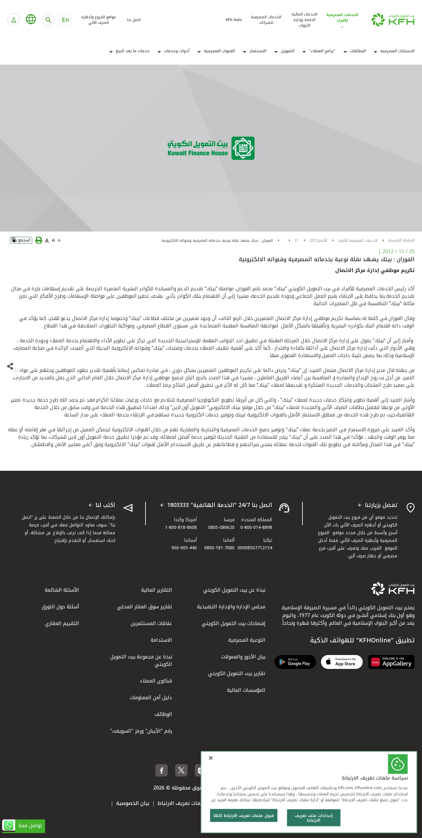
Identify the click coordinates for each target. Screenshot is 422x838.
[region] (309, 792)
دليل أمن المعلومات (151, 697)
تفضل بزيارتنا (381, 505)
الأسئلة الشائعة (62, 590)
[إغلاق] (210, 758)
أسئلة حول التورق (60, 606)
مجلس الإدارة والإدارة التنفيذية (231, 606)
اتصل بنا (134, 19)
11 (296, 240)
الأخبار (322, 240)
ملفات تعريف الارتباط (181, 803)
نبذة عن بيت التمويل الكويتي (234, 590)
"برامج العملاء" (322, 51)
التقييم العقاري (62, 623)
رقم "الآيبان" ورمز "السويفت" (141, 731)
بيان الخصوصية (132, 803)
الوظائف (163, 714)
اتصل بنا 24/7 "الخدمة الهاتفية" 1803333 (219, 505)
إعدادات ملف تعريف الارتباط (313, 818)
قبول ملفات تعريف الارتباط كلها (243, 815)
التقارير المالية (156, 590)
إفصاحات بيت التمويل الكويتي (233, 623)
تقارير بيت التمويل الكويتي (236, 673)
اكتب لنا (105, 505)
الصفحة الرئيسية (401, 240)
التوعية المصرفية (246, 640)
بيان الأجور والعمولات (243, 656)
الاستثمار (257, 51)
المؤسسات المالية (246, 690)
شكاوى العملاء (156, 681)
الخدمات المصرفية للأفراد (358, 240)
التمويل (287, 51)
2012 (314, 240)
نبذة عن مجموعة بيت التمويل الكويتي (141, 660)
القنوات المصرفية (219, 51)
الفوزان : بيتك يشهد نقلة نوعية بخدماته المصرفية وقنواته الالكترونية (217, 240)
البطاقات (358, 51)
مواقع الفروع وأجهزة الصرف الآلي (98, 20)
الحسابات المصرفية (397, 51)
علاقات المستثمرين (151, 623)
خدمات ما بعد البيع (133, 51)
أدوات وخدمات (176, 51)
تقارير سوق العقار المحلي (144, 606)
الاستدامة (161, 640)
